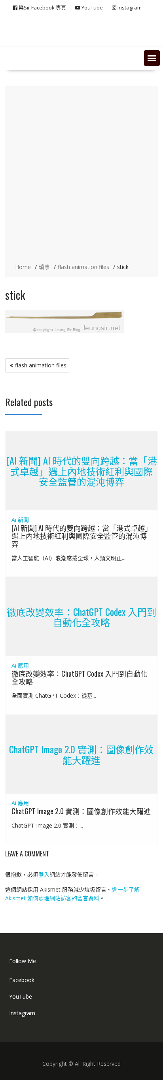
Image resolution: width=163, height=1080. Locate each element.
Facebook (21, 980)
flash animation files (40, 365)
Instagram (22, 1013)
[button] (152, 58)
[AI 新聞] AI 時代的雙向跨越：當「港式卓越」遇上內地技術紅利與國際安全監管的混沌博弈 (81, 471)
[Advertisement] (81, 175)
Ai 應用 (20, 665)
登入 (43, 874)
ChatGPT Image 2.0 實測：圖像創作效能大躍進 (81, 754)
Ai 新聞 (20, 519)
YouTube (20, 996)
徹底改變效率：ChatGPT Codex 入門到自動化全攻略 (81, 616)
